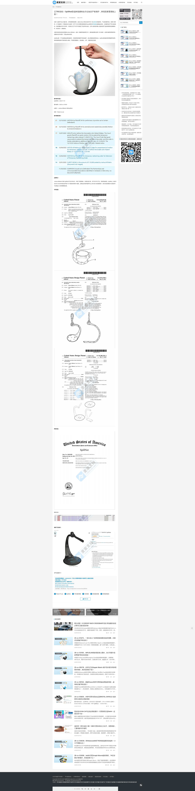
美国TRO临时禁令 (93, 2)
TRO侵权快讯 (72, 17)
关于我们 (136, 2)
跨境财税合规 (113, 2)
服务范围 (83, 2)
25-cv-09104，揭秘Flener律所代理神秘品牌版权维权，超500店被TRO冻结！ (94, 683)
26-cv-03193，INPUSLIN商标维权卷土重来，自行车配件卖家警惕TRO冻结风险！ (94, 654)
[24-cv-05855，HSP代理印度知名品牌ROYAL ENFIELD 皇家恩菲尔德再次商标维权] (63, 700)
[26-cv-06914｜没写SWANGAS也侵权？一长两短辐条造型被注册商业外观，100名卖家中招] (124, 31)
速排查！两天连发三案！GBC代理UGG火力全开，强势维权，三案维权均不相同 (95, 727)
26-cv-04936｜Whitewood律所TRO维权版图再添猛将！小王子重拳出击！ (95, 742)
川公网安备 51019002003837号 (73, 780)
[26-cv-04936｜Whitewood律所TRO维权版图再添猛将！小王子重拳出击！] (63, 744)
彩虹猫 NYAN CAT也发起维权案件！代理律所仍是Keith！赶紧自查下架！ (94, 713)
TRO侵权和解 (77, 594)
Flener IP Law (59, 594)
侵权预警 (84, 776)
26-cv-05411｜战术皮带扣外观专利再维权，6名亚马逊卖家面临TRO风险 (135, 50)
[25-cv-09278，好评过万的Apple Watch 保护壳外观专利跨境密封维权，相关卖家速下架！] (63, 670)
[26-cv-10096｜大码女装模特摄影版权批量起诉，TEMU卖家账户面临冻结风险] (124, 68)
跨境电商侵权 (106, 594)
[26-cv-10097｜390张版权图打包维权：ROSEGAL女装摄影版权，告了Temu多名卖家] (124, 74)
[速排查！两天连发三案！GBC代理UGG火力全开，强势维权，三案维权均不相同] (63, 729)
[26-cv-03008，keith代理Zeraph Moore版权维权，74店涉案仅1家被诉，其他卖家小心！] (63, 758)
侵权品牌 (90, 776)
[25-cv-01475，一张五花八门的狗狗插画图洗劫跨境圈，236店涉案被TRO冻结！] (63, 641)
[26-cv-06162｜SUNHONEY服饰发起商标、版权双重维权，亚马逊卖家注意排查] (124, 37)
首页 (78, 2)
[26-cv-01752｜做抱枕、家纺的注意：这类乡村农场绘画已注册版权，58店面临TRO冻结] (124, 80)
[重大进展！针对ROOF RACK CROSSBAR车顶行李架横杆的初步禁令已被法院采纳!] (63, 626)
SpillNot (95, 22)
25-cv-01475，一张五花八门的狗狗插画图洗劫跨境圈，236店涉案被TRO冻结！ (95, 639)
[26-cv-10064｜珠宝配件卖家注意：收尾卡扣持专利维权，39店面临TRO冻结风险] (124, 62)
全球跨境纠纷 (122, 2)
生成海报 (77, 788)
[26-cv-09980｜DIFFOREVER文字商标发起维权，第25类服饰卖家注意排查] (124, 43)
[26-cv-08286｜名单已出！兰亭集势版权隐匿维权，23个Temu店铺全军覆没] (124, 86)
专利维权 (87, 594)
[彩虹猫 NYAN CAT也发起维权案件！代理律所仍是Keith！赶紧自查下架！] (63, 714)
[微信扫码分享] (82, 789)
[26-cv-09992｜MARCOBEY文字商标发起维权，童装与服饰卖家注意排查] (124, 56)
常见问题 (129, 2)
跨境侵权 (94, 24)
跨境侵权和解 (96, 594)
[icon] (140, 785)
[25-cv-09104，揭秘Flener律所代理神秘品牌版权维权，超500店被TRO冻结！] (63, 685)
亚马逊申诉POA (104, 2)
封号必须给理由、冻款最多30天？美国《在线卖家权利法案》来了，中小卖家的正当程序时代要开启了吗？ (131, 94)
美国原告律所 (98, 776)
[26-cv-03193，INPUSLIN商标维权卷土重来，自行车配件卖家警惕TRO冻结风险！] (63, 656)
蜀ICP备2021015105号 (58, 780)
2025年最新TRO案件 (58, 776)
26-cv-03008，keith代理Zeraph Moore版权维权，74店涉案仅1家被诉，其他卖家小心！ (94, 757)
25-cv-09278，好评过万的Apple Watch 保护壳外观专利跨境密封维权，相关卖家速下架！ (95, 668)
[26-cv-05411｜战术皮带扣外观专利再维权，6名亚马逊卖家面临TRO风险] (124, 50)
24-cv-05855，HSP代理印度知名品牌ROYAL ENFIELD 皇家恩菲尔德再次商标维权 (95, 698)
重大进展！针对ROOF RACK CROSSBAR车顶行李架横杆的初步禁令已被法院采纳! (95, 624)
